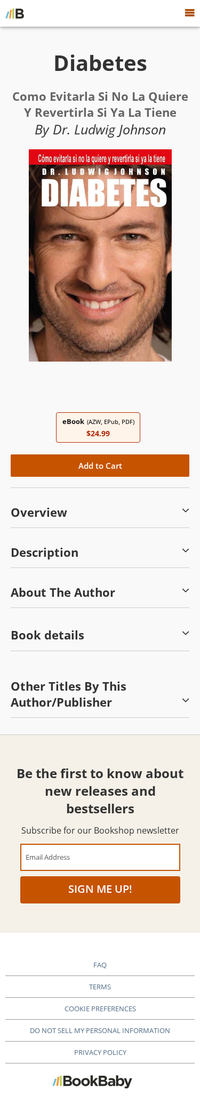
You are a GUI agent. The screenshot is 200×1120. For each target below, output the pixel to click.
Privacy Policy (100, 1052)
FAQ (100, 965)
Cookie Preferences (100, 1008)
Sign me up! (100, 889)
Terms (100, 986)
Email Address (48, 856)
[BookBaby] (14, 13)
